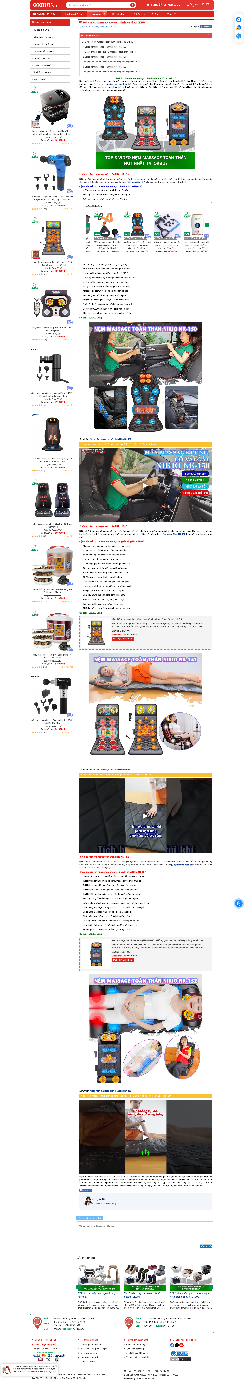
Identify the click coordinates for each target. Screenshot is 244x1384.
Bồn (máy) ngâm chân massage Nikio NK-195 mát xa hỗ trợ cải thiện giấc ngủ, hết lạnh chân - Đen (52, 134)
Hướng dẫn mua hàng (135, 1344)
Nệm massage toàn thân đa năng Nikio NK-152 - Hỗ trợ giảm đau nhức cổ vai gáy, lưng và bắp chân (158, 940)
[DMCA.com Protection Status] (180, 1359)
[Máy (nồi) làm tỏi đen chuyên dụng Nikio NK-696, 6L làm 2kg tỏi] (52, 631)
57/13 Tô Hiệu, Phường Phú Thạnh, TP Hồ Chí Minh (167, 1318)
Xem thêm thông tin (105, 1204)
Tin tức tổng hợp (42, 58)
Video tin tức (40, 79)
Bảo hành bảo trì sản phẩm (137, 1357)
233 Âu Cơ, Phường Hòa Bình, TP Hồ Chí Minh (73, 1318)
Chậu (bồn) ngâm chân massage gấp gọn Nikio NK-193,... (133, 245)
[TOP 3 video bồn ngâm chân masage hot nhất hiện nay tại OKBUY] (191, 1277)
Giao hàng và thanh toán (90, 1344)
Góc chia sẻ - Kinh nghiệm (46, 51)
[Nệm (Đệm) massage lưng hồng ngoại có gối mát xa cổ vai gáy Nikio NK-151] (52, 238)
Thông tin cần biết (43, 65)
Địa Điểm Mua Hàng (42, 72)
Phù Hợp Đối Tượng (73, 14)
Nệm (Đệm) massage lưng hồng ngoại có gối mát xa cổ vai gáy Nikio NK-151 (147, 619)
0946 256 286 (169, 1326)
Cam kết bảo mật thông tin (137, 1353)
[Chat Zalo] (239, 903)
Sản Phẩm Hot (118, 14)
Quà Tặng (138, 14)
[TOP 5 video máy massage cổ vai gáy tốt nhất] (99, 1277)
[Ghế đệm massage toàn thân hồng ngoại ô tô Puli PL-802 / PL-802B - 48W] (52, 434)
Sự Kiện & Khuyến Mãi (44, 30)
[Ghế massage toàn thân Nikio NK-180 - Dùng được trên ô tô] (52, 500)
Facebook (206, 27)
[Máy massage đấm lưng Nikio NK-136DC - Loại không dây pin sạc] (52, 303)
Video (170, 14)
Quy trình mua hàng (88, 1353)
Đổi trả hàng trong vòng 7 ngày (93, 1349)
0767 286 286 (77, 1329)
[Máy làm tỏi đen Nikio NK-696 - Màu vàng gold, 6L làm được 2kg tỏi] (52, 565)
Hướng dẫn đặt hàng (134, 1349)
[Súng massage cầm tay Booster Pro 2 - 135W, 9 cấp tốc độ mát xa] (52, 696)
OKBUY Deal (97, 14)
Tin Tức (155, 14)
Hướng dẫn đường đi (88, 1357)
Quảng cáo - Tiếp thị (43, 44)
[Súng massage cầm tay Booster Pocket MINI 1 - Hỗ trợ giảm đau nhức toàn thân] (52, 369)
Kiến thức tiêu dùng (43, 37)
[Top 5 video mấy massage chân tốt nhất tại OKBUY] (145, 1277)
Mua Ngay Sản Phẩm (122, 638)
